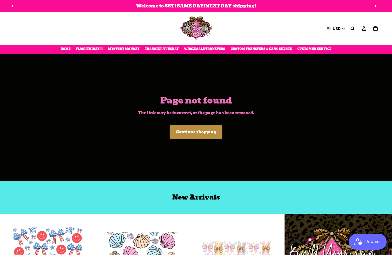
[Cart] (375, 28)
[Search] (352, 28)
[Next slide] (375, 6)
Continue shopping (196, 132)
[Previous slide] (12, 6)
